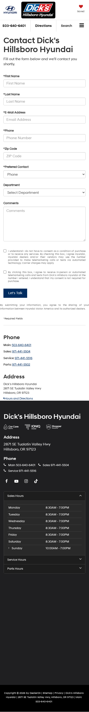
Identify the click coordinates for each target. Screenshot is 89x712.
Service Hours (16, 560)
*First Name (11, 76)
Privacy (59, 693)
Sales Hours (15, 496)
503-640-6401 (21, 345)
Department (11, 185)
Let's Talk (15, 293)
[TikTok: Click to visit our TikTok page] (36, 481)
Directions (43, 26)
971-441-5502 (21, 364)
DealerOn (35, 693)
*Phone (8, 130)
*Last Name (11, 94)
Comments (10, 203)
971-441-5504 (21, 351)
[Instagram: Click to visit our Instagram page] (26, 481)
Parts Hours (15, 569)
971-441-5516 (23, 358)
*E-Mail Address (14, 112)
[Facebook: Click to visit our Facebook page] (7, 481)
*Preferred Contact (16, 167)
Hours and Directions (18, 398)
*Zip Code (10, 149)
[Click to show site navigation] (82, 26)
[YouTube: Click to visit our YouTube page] (16, 481)
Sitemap (47, 693)
